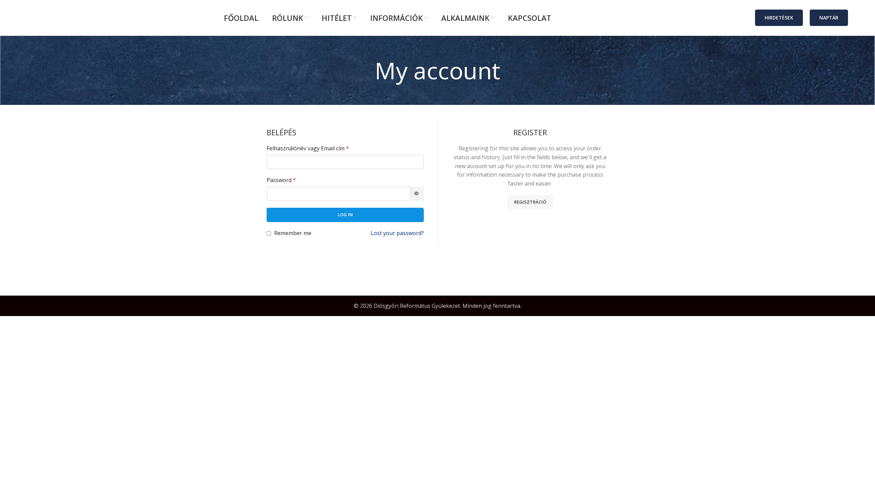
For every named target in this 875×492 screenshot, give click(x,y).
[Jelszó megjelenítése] (416, 194)
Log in (345, 214)
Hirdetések (779, 17)
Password (281, 180)
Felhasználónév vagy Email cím (308, 148)
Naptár (828, 17)
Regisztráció (530, 202)
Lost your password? (397, 233)
